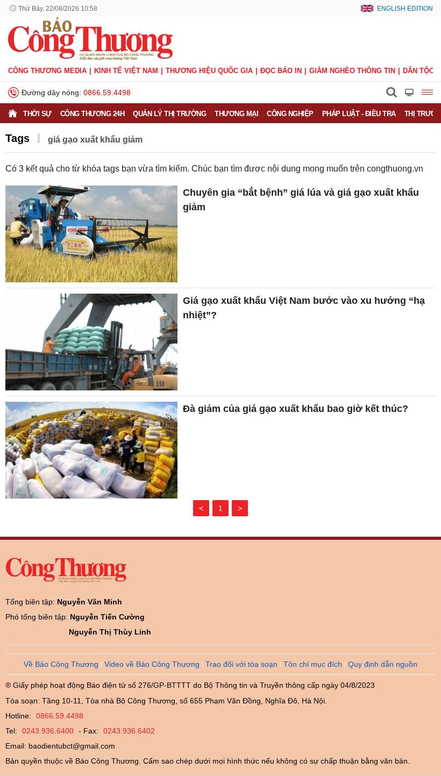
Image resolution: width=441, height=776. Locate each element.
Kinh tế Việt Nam (126, 71)
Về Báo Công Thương (61, 664)
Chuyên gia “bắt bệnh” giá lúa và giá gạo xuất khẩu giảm (301, 199)
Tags (17, 138)
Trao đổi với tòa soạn (241, 664)
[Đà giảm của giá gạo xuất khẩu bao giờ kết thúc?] (91, 450)
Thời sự (37, 114)
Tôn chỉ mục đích (312, 664)
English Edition (405, 8)
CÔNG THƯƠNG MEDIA (47, 71)
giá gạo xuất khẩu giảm (95, 139)
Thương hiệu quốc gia (209, 71)
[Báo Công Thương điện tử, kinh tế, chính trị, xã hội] (90, 38)
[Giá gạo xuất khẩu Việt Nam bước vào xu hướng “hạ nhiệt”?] (91, 342)
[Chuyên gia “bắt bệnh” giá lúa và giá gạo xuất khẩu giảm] (91, 234)
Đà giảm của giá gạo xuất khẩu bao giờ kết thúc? (295, 408)
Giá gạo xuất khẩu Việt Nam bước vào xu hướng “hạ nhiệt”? (304, 308)
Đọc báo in (281, 71)
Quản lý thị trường (169, 114)
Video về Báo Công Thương (152, 664)
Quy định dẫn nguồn (382, 664)
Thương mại (236, 114)
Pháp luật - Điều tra (359, 114)
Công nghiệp (290, 114)
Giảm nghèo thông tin (352, 71)
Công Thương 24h (92, 114)
